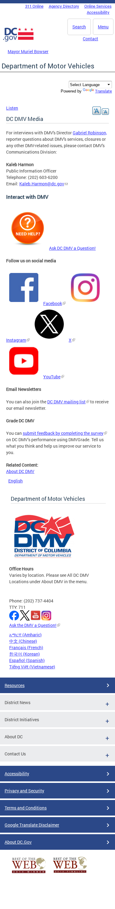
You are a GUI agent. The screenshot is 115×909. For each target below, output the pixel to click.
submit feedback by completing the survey (63, 433)
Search (79, 27)
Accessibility (98, 12)
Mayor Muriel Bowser (28, 51)
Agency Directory (64, 6)
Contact (90, 39)
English (15, 481)
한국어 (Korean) (24, 654)
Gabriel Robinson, (90, 133)
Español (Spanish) (27, 660)
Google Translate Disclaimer (32, 825)
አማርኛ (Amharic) (25, 635)
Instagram (16, 340)
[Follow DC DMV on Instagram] (85, 303)
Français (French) (26, 647)
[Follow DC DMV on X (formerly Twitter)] (49, 340)
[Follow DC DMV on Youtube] (23, 377)
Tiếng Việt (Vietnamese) (32, 667)
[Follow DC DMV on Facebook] (23, 303)
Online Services (98, 6)
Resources (15, 685)
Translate (103, 91)
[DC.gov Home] (18, 40)
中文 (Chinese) (23, 641)
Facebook (52, 303)
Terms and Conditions (26, 808)
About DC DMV (20, 471)
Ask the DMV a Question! (32, 625)
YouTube (51, 377)
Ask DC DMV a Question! (72, 248)
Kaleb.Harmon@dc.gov (41, 184)
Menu (103, 27)
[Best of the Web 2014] (29, 873)
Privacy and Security (24, 791)
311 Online (34, 6)
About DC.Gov (18, 842)
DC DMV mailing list (66, 402)
